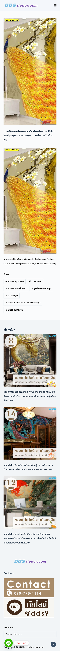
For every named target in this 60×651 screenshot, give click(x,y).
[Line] (8, 643)
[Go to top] (53, 644)
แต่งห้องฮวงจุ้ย (14, 310)
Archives (9, 627)
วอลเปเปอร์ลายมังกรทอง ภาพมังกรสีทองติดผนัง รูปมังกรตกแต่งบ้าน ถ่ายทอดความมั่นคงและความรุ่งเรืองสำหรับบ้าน (30, 396)
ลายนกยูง (11, 295)
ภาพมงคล (35, 281)
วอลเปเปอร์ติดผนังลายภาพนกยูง (22, 302)
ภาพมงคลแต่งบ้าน (15, 288)
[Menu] (55, 5)
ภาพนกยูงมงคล (14, 281)
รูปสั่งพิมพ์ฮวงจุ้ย (41, 288)
